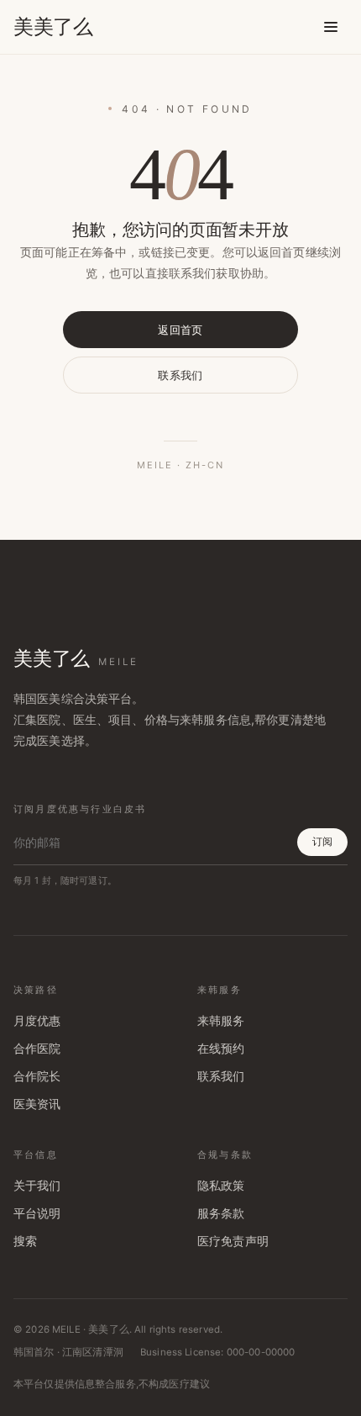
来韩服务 (221, 1021)
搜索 (25, 1241)
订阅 (322, 841)
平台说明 (37, 1213)
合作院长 (37, 1076)
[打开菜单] (331, 27)
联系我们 (180, 375)
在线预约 (221, 1048)
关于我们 (37, 1185)
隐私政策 (221, 1185)
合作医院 (37, 1048)
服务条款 (221, 1213)
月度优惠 (37, 1021)
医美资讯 (37, 1104)
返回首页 (180, 329)
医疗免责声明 (233, 1241)
